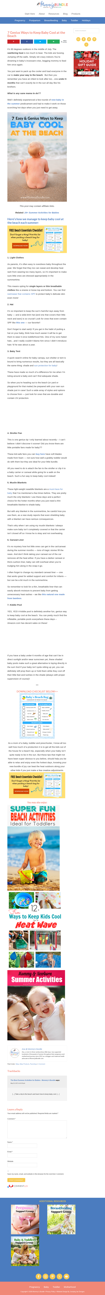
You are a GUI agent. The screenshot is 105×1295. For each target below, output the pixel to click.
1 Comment (41, 1064)
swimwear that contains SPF (21, 294)
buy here (40, 454)
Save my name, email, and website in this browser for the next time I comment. (35, 1174)
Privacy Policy (50, 1291)
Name (10, 1142)
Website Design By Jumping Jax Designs (70, 1291)
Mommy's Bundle (52, 5)
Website (10, 1161)
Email (10, 1152)
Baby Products (24, 1064)
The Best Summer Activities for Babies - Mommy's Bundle (33, 1080)
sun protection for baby (45, 365)
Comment (11, 1119)
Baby (17, 1064)
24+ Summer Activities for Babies (42, 212)
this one (20, 322)
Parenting (33, 1064)
